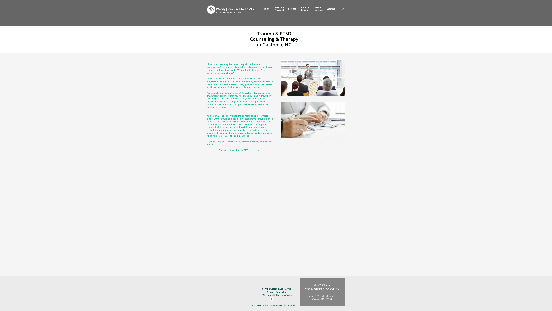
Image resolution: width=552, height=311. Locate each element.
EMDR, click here (252, 150)
